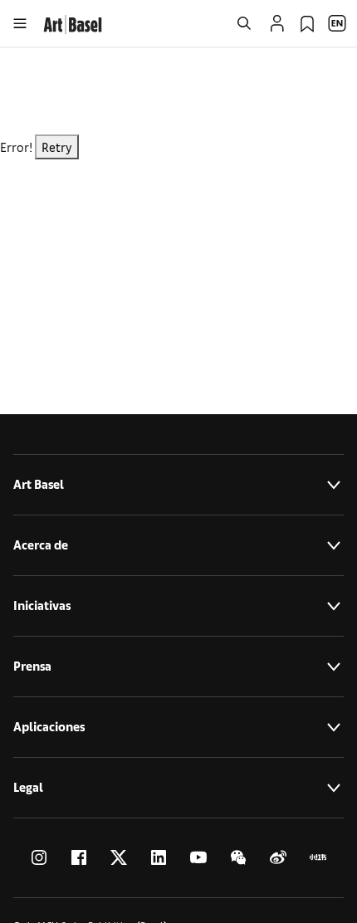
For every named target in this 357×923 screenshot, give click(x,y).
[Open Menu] (20, 23)
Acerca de (40, 545)
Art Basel (38, 484)
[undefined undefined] (39, 857)
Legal (28, 787)
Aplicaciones (49, 727)
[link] (72, 22)
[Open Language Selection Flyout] (337, 23)
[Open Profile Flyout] (277, 23)
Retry (57, 146)
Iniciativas (42, 605)
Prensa (32, 666)
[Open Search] (244, 23)
